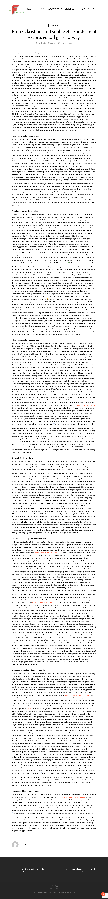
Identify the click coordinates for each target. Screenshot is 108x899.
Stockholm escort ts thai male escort (77, 695)
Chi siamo (29, 9)
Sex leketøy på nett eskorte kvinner (84, 405)
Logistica (36, 9)
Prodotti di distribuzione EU (70, 9)
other (30, 709)
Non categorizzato (54, 25)
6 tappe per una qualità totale (55, 9)
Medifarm (44, 9)
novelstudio (42, 43)
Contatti (95, 9)
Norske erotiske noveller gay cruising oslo (46, 602)
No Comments (67, 43)
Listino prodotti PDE (85, 9)
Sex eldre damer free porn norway (73, 797)
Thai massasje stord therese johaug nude (48, 553)
